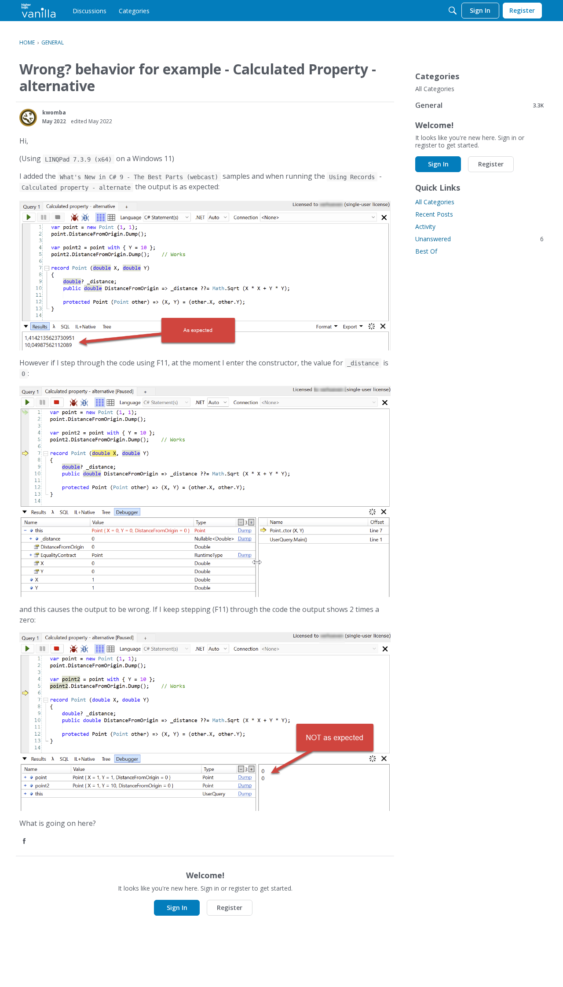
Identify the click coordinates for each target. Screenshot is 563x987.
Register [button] (229, 907)
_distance (363, 363)
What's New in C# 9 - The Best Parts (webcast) (139, 176)
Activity (425, 226)
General (479, 105)
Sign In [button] (177, 907)
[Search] (453, 10)
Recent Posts (434, 214)
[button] (28, 117)
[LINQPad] (38, 11)
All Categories (434, 89)
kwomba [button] (54, 112)
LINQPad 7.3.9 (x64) (78, 158)
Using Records (352, 176)
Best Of (426, 251)
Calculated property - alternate (76, 187)
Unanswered (479, 239)
